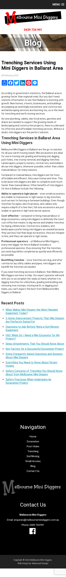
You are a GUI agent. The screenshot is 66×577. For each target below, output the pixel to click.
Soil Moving (33, 456)
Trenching (32, 451)
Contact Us (33, 471)
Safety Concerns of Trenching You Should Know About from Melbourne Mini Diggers (34, 372)
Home (33, 436)
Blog (32, 466)
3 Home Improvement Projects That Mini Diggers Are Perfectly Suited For (35, 320)
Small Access (33, 461)
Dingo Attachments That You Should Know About (35, 343)
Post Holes (33, 446)
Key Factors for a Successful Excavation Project (35, 348)
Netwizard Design (40, 563)
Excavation (33, 441)
